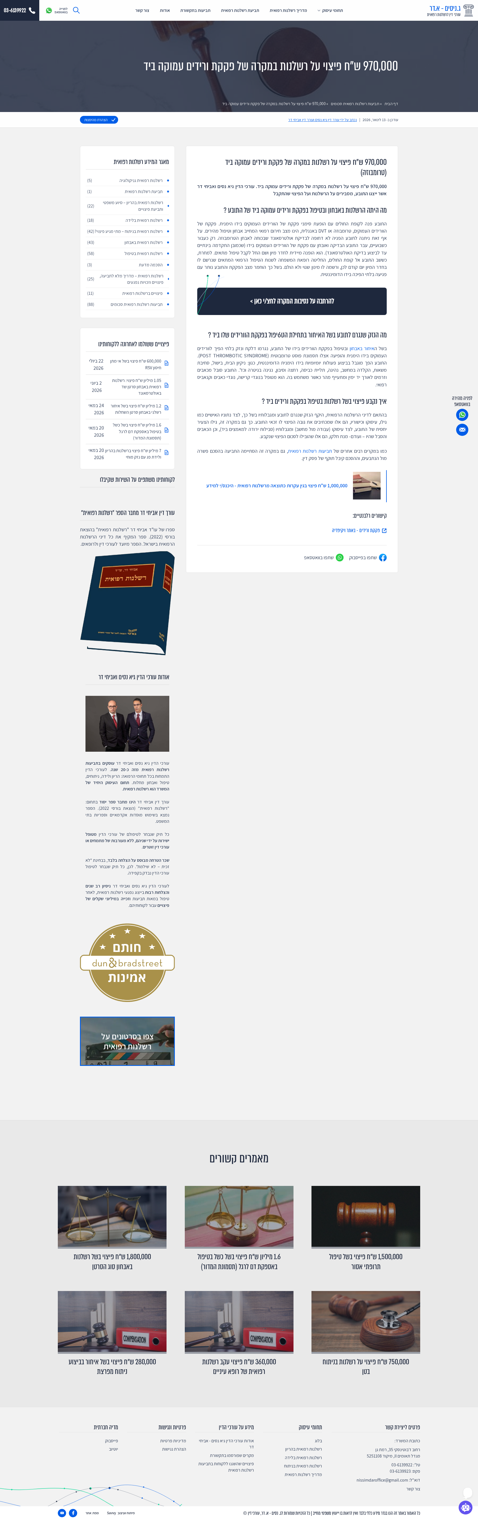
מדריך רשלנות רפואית (288, 10)
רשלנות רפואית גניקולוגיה (125, 180)
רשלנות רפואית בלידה (125, 220)
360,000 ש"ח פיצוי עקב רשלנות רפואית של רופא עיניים (239, 1367)
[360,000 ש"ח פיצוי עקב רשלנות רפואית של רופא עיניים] (239, 1322)
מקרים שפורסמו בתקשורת (232, 1455)
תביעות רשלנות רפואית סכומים (355, 103)
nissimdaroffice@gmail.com (382, 1480)
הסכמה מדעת (125, 265)
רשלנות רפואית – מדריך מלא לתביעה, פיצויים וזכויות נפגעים (125, 279)
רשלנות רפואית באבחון (125, 242)
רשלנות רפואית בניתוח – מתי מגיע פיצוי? (125, 231)
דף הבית (391, 103)
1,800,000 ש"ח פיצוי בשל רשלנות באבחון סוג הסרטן (112, 1261)
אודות (165, 10)
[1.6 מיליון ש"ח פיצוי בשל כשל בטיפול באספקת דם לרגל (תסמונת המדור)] (239, 1217)
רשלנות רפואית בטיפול (125, 253)
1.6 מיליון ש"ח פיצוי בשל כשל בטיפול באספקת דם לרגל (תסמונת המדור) (137, 431)
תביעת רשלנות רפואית (240, 10)
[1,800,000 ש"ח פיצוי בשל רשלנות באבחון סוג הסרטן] (112, 1217)
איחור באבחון (362, 348)
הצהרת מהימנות (96, 119)
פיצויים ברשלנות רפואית (125, 293)
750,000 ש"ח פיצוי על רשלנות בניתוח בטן (366, 1367)
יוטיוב (113, 1449)
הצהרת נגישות (174, 1449)
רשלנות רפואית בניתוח (303, 1466)
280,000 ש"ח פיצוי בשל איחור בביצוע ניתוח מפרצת (112, 1367)
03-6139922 (401, 1465)
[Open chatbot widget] (465, 1507)
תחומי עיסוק (332, 10)
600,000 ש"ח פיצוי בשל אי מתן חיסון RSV (135, 364)
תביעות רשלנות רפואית (310, 451)
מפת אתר (92, 1513)
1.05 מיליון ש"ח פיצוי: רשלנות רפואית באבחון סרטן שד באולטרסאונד (136, 387)
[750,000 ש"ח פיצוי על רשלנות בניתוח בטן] (365, 1322)
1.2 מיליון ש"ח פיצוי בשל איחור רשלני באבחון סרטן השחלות (136, 409)
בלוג (318, 1441)
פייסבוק (111, 1441)
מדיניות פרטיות (173, 1441)
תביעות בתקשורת (195, 10)
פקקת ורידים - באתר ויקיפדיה (356, 530)
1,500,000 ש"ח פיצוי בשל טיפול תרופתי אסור (365, 1261)
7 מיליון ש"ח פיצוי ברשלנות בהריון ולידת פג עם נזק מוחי (133, 454)
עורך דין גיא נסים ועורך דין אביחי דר (313, 119)
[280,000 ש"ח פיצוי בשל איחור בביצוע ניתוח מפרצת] (112, 1322)
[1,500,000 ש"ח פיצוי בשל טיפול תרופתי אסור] (365, 1217)
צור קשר (142, 10)
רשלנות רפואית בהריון (303, 1449)
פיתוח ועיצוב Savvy (121, 1513)
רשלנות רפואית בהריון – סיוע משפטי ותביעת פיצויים (125, 206)
